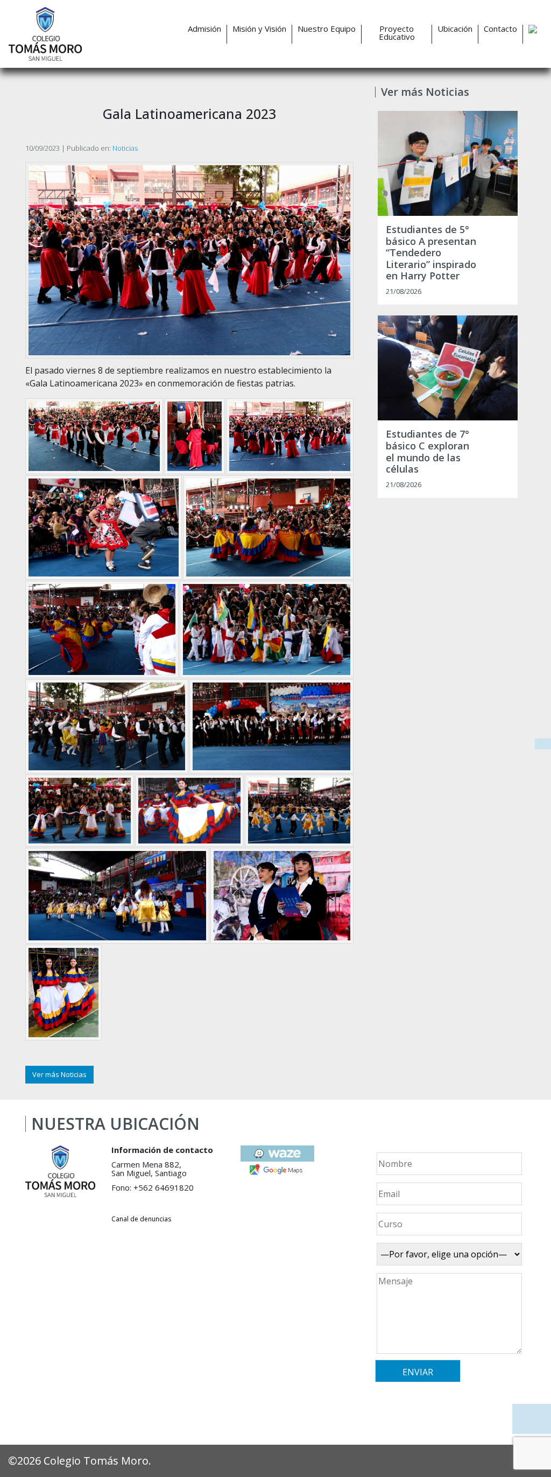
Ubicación (454, 29)
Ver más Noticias (59, 1074)
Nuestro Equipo (327, 29)
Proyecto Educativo (397, 33)
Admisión (204, 29)
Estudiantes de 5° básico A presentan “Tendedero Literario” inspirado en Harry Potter (431, 253)
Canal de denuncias (141, 1218)
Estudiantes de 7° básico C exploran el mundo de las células (427, 451)
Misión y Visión (259, 29)
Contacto (500, 29)
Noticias (125, 148)
